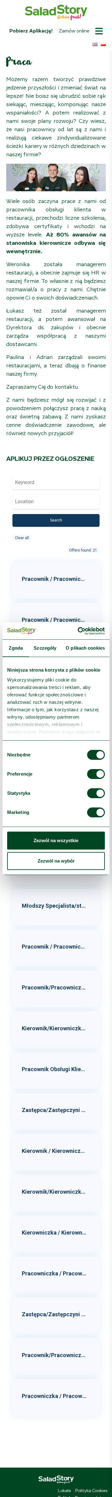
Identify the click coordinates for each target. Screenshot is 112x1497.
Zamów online (74, 30)
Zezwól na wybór (56, 860)
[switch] (96, 774)
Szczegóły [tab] (45, 648)
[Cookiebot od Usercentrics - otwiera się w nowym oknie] (79, 631)
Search (56, 520)
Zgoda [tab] (16, 648)
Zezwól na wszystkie (56, 840)
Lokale (64, 1491)
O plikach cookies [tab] (85, 648)
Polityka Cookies (91, 1491)
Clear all (22, 538)
